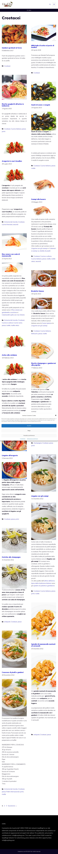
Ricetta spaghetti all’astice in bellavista (13, 105)
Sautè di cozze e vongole (40, 105)
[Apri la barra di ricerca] (50, 4)
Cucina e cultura (45, 256)
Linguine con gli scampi (39, 248)
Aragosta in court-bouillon (12, 161)
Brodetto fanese (37, 291)
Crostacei (7, 66)
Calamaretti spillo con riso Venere (13, 315)
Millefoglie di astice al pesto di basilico (42, 46)
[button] (55, 415)
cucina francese (7, 224)
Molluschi (34, 333)
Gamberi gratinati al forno (12, 48)
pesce (24, 129)
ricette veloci (15, 325)
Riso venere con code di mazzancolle (11, 255)
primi (3, 131)
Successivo (12, 806)
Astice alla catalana (9, 355)
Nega (29, 430)
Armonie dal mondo (11, 222)
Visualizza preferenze (29, 435)
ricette (33, 168)
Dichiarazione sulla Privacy (32, 438)
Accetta (29, 425)
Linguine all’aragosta (10, 455)
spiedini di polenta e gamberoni (44, 586)
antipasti (7, 622)
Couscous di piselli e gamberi (13, 672)
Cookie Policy (22, 438)
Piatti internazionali (13, 792)
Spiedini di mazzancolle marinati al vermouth (43, 645)
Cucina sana (18, 323)
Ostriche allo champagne (11, 557)
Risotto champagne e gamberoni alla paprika (43, 364)
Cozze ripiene (46, 323)
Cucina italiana (16, 129)
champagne (38, 443)
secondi (15, 224)
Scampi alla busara (38, 199)
